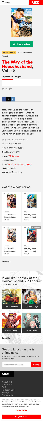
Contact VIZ (8, 384)
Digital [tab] (18, 76)
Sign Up (36, 364)
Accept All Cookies (21, 417)
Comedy (5, 56)
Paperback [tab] (7, 76)
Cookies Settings (21, 411)
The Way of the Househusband (17, 64)
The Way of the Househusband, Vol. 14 (30, 217)
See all (6, 261)
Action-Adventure (25, 52)
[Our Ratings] (12, 172)
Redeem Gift (8, 390)
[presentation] (11, 201)
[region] (21, 409)
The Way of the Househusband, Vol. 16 (30, 251)
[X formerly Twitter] (8, 99)
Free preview (23, 44)
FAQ (4, 387)
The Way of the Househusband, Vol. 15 (10, 251)
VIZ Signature (9, 52)
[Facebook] (4, 99)
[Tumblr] (13, 99)
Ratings (5, 392)
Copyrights (7, 395)
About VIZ (7, 382)
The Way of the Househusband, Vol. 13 (10, 217)
